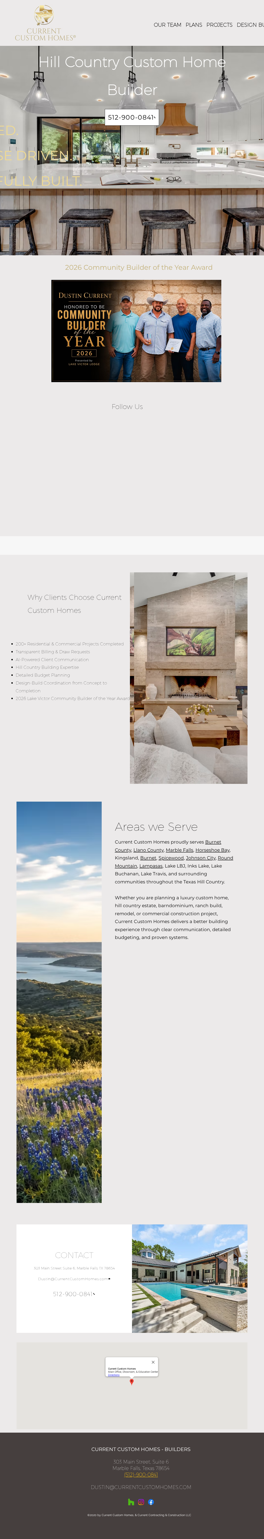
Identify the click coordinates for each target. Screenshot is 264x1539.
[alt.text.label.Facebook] (151, 1502)
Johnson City (201, 858)
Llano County (148, 850)
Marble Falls (179, 850)
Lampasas (151, 866)
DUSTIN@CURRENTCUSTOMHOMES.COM (141, 1487)
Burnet (148, 858)
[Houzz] (131, 1502)
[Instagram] (141, 1502)
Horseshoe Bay (213, 850)
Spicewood (171, 858)
